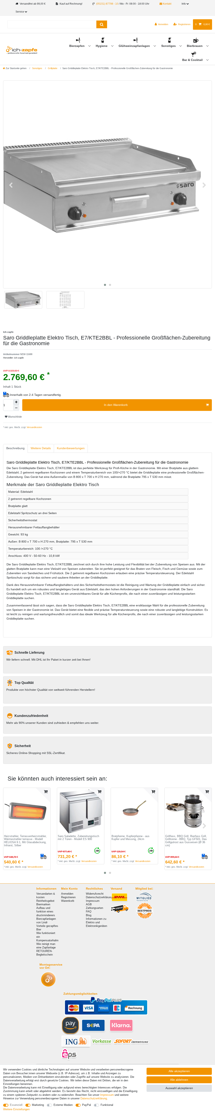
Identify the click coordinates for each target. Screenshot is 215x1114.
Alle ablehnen (179, 1079)
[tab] (15, 448)
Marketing (38, 1104)
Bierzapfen (77, 46)
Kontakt (166, 3)
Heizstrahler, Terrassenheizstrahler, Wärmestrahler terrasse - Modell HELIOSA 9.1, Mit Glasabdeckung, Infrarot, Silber (25, 841)
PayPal (86, 1104)
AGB (89, 904)
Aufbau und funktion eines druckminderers (45, 911)
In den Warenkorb (116, 404)
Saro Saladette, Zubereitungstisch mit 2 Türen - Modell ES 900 (78, 838)
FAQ (88, 911)
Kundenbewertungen (71, 448)
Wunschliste (14, 416)
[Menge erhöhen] (16, 402)
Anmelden (67, 893)
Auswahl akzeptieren (179, 1088)
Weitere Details (41, 448)
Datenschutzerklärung (99, 897)
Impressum (93, 900)
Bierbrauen (195, 46)
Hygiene (102, 46)
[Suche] (101, 24)
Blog (88, 915)
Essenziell (16, 1104)
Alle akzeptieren (179, 1071)
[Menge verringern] (16, 408)
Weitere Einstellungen (16, 1109)
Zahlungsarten (94, 907)
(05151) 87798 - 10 (107, 3)
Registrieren (68, 897)
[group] (26, 811)
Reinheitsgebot (45, 900)
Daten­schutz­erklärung (93, 1098)
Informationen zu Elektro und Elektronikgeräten (96, 922)
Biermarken (43, 904)
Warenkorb (67, 900)
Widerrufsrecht (95, 893)
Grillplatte (52, 68)
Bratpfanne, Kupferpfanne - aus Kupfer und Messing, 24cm (130, 838)
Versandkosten (34, 427)
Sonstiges (169, 46)
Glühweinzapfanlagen (135, 46)
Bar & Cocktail (192, 60)
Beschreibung (15, 448)
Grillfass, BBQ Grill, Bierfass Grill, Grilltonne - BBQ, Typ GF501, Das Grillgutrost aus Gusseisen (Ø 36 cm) (186, 841)
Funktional (107, 1104)
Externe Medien (63, 1104)
